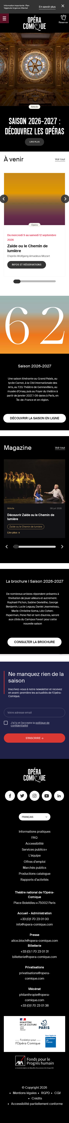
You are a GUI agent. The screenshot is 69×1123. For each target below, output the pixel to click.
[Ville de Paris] (44, 1025)
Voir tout (60, 159)
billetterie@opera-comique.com (34, 957)
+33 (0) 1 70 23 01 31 (35, 951)
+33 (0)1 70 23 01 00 (34, 919)
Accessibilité (34, 844)
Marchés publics (34, 868)
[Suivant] (62, 546)
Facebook (10, 796)
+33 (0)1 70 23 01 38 (35, 1005)
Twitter (22, 796)
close (62, 6)
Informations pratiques (34, 832)
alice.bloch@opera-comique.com (34, 941)
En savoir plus (47, 6)
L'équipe (35, 855)
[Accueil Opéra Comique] (34, 23)
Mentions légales (25, 1093)
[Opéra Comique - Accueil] (35, 781)
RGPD (45, 1093)
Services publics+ (34, 850)
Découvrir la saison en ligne (34, 418)
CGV (57, 1093)
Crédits (37, 1098)
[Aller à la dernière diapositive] (7, 546)
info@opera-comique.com (34, 924)
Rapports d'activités (34, 880)
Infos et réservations (26, 264)
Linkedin (59, 796)
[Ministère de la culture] (28, 1024)
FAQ (34, 838)
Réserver (63, 22)
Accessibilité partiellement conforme (37, 1104)
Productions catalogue (34, 874)
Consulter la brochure (34, 642)
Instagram (34, 796)
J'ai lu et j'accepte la (30, 724)
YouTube (47, 796)
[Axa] (34, 1063)
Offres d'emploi (34, 862)
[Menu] (4, 18)
